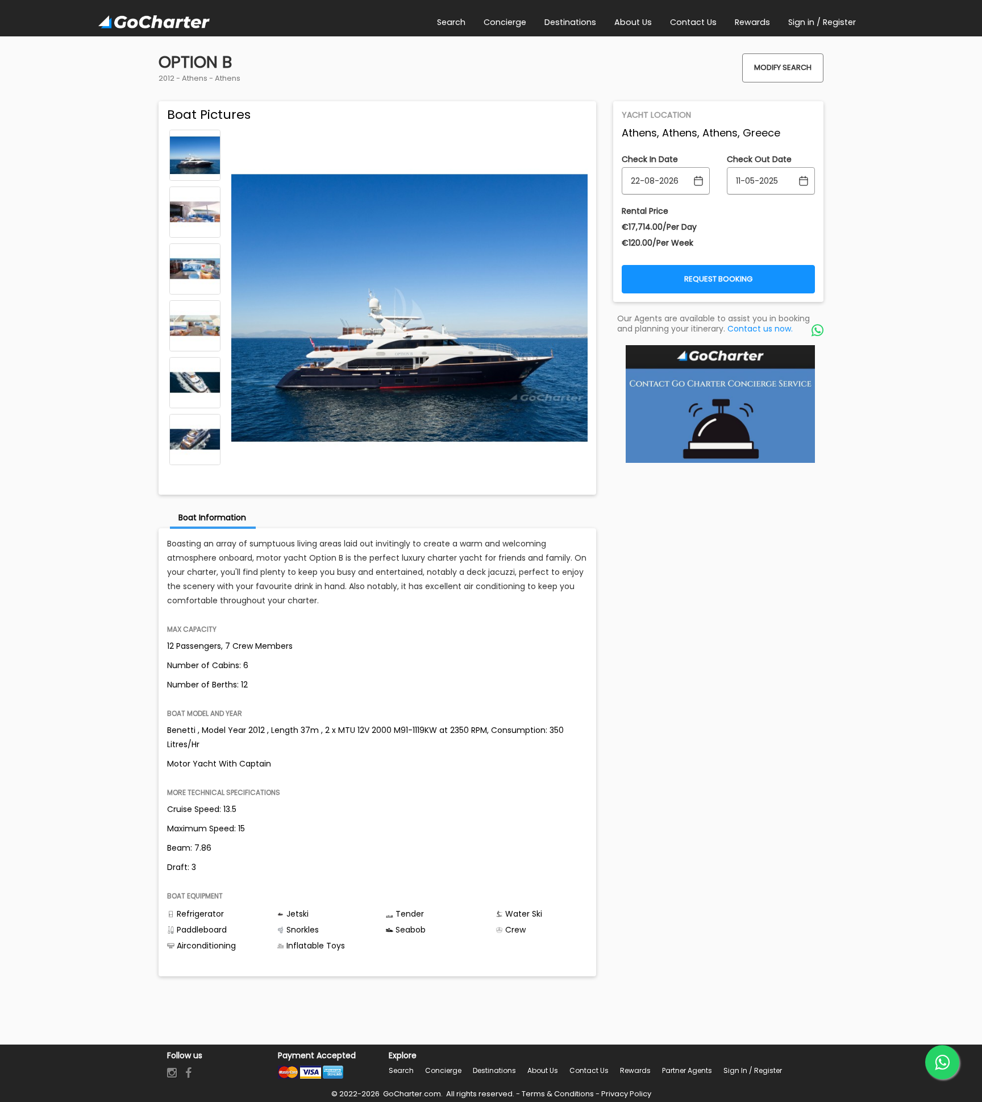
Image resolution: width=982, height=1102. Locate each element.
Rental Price (645, 211)
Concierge (443, 1070)
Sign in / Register (752, 1070)
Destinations (494, 1070)
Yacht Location (656, 115)
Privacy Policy (626, 1093)
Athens (194, 78)
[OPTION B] (194, 155)
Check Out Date (759, 159)
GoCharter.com (411, 1093)
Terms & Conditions (558, 1093)
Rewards (635, 1070)
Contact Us (589, 1070)
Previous (195, 137)
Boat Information (212, 517)
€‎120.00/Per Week (657, 243)
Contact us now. (760, 328)
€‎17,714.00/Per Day (659, 227)
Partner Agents (687, 1070)
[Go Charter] (154, 22)
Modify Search (783, 67)
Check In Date (650, 159)
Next (195, 457)
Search (401, 1070)
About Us (542, 1070)
